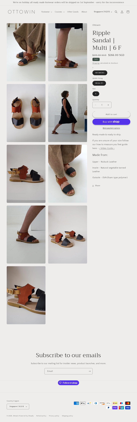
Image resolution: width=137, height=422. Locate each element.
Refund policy (41, 416)
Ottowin (16, 416)
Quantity (95, 100)
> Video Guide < (107, 148)
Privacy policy (54, 416)
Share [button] (97, 186)
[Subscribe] (89, 371)
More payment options (111, 128)
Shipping (96, 63)
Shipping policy (67, 416)
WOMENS (99, 73)
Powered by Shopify (26, 416)
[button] (46, 12)
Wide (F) (99, 83)
